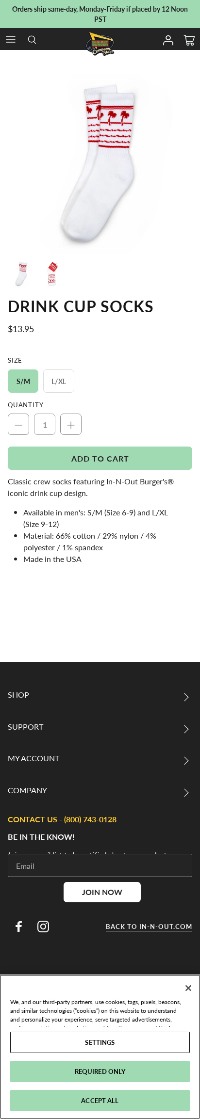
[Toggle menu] (10, 39)
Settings (100, 1042)
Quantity (25, 404)
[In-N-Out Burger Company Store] (100, 44)
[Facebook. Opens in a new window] (18, 926)
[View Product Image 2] (52, 274)
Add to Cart (100, 458)
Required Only (100, 1071)
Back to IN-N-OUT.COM (149, 926)
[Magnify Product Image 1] (100, 164)
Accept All (99, 1100)
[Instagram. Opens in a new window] (43, 926)
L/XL (58, 381)
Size (15, 360)
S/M (23, 381)
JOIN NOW (102, 891)
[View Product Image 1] (21, 274)
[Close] (188, 988)
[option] (100, 164)
